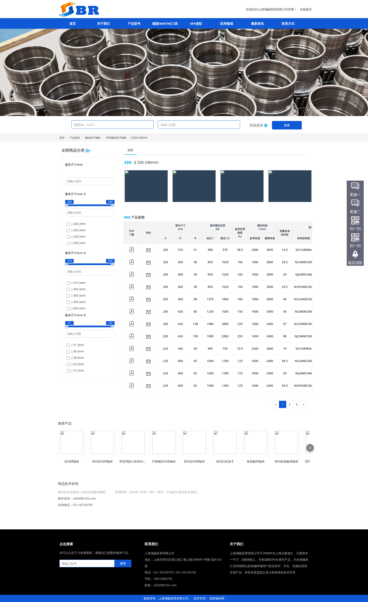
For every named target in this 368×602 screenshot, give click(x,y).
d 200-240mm (139, 137)
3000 (269, 250)
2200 (255, 348)
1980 (210, 324)
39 (284, 373)
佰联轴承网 (216, 598)
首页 (72, 23)
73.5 (240, 348)
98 (195, 299)
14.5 (285, 250)
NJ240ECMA (303, 274)
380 (210, 250)
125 (240, 361)
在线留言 (306, 9)
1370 (210, 299)
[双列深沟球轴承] (194, 442)
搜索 (287, 125)
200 (165, 250)
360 (180, 262)
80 (195, 311)
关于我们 (103, 23)
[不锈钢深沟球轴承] (164, 442)
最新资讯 (257, 23)
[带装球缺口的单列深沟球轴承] (133, 442)
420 (180, 311)
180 (240, 299)
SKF (131, 150)
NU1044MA (304, 348)
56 (284, 311)
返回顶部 (355, 262)
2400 (255, 250)
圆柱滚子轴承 (92, 137)
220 (165, 348)
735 (225, 348)
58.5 (240, 250)
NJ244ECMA (303, 373)
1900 (255, 262)
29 (284, 274)
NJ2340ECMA (304, 336)
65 (195, 361)
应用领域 (226, 23)
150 (240, 311)
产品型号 (134, 23)
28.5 (285, 262)
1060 (210, 361)
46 (284, 299)
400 (180, 361)
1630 (225, 311)
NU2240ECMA (303, 299)
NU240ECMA (304, 262)
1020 (225, 262)
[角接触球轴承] (256, 442)
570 (225, 250)
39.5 (285, 386)
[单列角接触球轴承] (286, 442)
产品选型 (75, 137)
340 (180, 348)
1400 (255, 311)
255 (240, 324)
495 (210, 348)
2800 (269, 262)
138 (195, 324)
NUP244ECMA (303, 386)
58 (195, 262)
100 (240, 262)
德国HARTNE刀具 (165, 23)
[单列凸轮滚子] (225, 442)
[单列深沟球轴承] (102, 442)
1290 (225, 361)
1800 (225, 299)
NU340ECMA (304, 311)
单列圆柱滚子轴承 (115, 137)
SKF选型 (196, 23)
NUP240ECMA (303, 287)
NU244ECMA (304, 361)
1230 (210, 311)
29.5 (285, 287)
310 (180, 250)
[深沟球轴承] (72, 442)
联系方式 (288, 23)
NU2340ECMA (303, 324)
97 (284, 324)
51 (195, 250)
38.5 (285, 361)
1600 (255, 361)
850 (210, 262)
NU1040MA (304, 250)
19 (284, 348)
